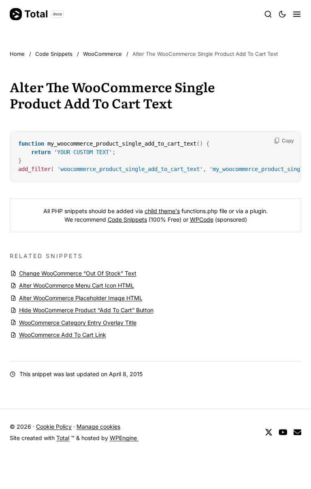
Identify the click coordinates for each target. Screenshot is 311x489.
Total (43, 14)
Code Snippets (127, 219)
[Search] (268, 14)
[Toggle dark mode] (282, 14)
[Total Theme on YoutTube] (283, 432)
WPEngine (124, 437)
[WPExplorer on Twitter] (269, 432)
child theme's (162, 210)
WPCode (201, 219)
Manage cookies (98, 426)
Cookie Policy (54, 426)
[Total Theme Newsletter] (297, 432)
